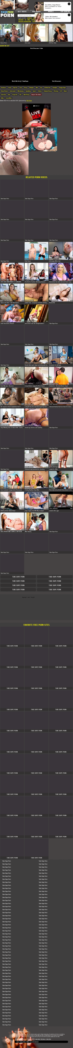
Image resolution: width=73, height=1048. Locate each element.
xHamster (31, 383)
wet (37, 87)
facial (9, 87)
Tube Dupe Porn (18, 577)
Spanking (28, 91)
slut (9, 94)
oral (21, 87)
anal (28, 19)
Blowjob (31, 87)
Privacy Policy (23, 1041)
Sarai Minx (9, 98)
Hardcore (3, 87)
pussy (25, 87)
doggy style (62, 87)
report (47, 258)
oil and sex (47, 87)
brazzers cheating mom (24, 21)
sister (34, 21)
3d (25, 19)
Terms (18, 1041)
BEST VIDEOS (22, 12)
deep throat (4, 91)
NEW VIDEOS (36, 12)
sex (41, 87)
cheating (33, 19)
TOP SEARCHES (65, 12)
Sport (34, 91)
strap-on (14, 94)
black (65, 91)
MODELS (51, 12)
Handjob (55, 87)
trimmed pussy (48, 91)
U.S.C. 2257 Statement (34, 1041)
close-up (3, 94)
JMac (2, 98)
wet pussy (26, 94)
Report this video (36, 94)
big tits (15, 87)
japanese (29, 18)
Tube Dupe (29, 100)
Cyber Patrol (37, 1039)
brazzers (20, 19)
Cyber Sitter (48, 1039)
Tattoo (40, 91)
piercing (56, 91)
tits (20, 94)
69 (61, 91)
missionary (20, 91)
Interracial (12, 91)
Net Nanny (43, 1039)
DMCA (28, 1041)
